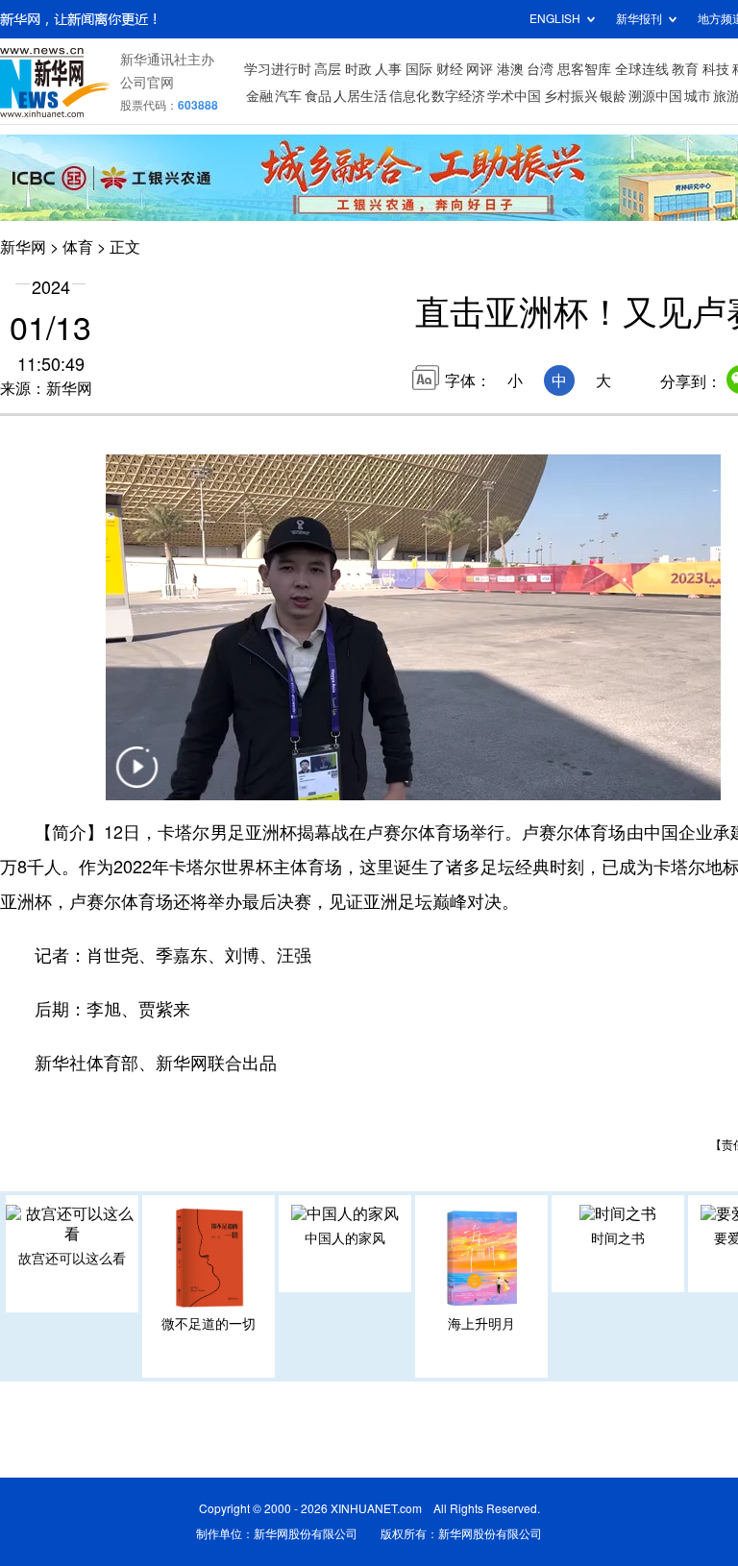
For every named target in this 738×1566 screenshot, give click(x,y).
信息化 (409, 96)
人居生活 (360, 96)
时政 (358, 69)
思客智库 (584, 69)
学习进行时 (277, 69)
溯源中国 (655, 96)
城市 (697, 96)
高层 (327, 69)
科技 (715, 69)
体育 (77, 247)
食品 (318, 96)
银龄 (613, 96)
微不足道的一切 (208, 1324)
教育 (685, 69)
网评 (479, 69)
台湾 (540, 69)
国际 (419, 69)
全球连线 (642, 69)
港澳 (510, 69)
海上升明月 (481, 1324)
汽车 (288, 96)
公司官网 (147, 82)
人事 (388, 69)
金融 (259, 96)
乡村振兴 (571, 96)
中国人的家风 (345, 1238)
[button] (136, 779)
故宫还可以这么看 (72, 1258)
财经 (449, 69)
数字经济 (458, 96)
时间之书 (618, 1238)
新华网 (23, 247)
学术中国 (514, 96)
